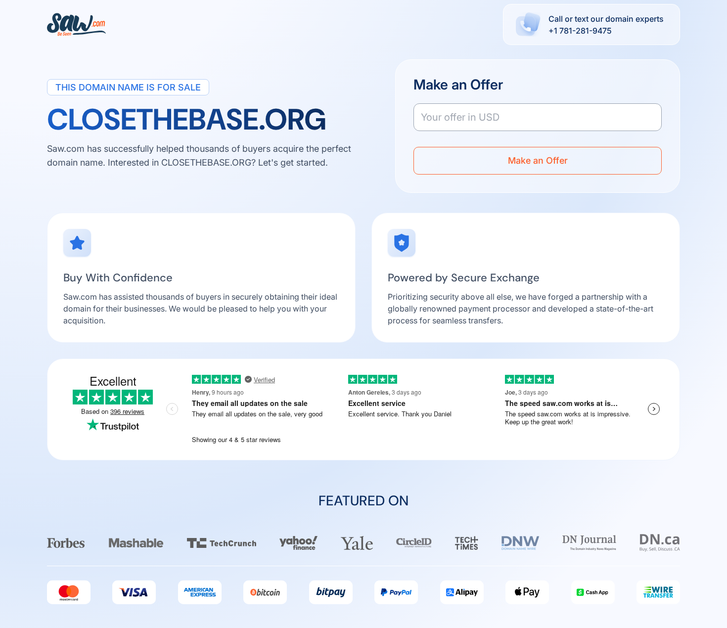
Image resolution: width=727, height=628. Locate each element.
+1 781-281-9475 (580, 31)
